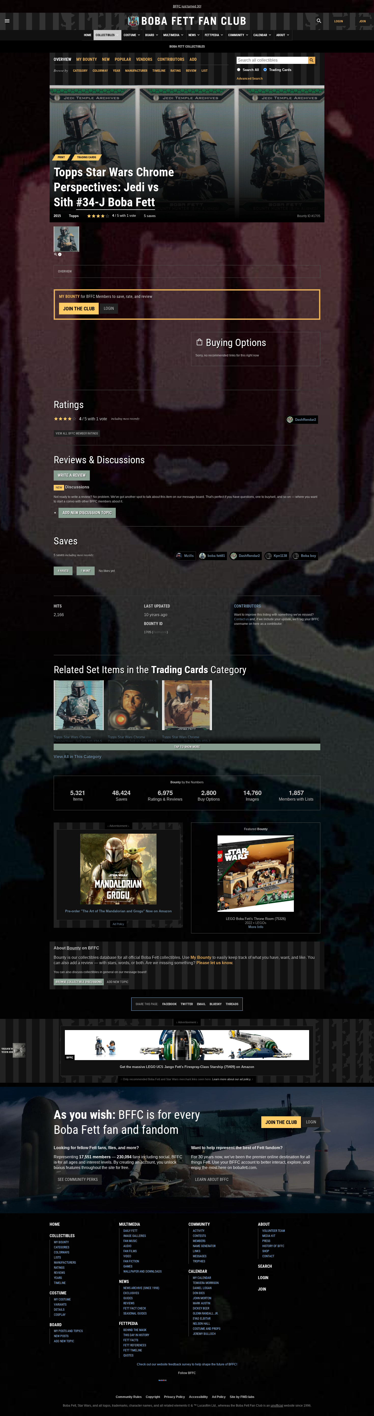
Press (266, 1241)
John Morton (202, 1298)
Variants (60, 1304)
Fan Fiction (131, 1261)
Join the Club (79, 309)
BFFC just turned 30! (187, 6)
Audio (127, 1246)
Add (193, 59)
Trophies (199, 1261)
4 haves (63, 571)
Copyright (153, 1396)
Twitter (187, 1004)
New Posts (61, 1336)
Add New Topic (117, 982)
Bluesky (216, 1004)
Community (236, 35)
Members (199, 1241)
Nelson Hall (201, 1323)
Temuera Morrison (206, 1283)
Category (80, 71)
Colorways (61, 1252)
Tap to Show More (187, 747)
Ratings (59, 1267)
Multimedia (171, 35)
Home (87, 35)
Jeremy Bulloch (204, 1334)
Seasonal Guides (135, 1313)
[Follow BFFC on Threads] (203, 1383)
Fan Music (130, 1241)
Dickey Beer (201, 1308)
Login (338, 21)
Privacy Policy (174, 1396)
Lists (57, 1257)
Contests (199, 1236)
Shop (265, 1251)
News (192, 35)
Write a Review (72, 475)
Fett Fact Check (134, 1308)
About (281, 35)
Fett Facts (130, 1340)
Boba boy (308, 556)
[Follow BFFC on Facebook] (163, 1383)
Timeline (158, 71)
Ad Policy (118, 924)
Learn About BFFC (211, 1179)
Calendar (260, 35)
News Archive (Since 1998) (141, 1288)
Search (265, 1266)
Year (116, 71)
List (205, 71)
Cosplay (59, 1315)
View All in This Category (78, 757)
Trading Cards (280, 70)
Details (59, 1309)
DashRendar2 (305, 420)
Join (362, 21)
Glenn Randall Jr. (205, 1313)
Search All (251, 70)
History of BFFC (273, 1246)
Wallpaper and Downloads (142, 1271)
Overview (62, 59)
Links (196, 1251)
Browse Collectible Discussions (79, 982)
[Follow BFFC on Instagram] (171, 1383)
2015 (57, 216)
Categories (61, 1247)
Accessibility (198, 1396)
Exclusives (131, 1293)
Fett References (134, 1345)
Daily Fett (130, 1231)
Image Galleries (134, 1236)
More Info (255, 927)
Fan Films (130, 1251)
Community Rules (129, 1396)
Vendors (144, 59)
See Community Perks (78, 1179)
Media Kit (268, 1236)
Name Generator (204, 1246)
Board (150, 35)
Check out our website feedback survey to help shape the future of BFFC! (187, 1364)
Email (201, 1004)
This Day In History (136, 1335)
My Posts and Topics (68, 1331)
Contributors (170, 59)
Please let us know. (214, 963)
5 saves (150, 216)
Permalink (160, 632)
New (106, 59)
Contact (268, 1256)
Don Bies (199, 1293)
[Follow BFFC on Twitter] (179, 1383)
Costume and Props (206, 1329)
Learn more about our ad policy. (231, 1079)
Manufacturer (136, 71)
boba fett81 (216, 556)
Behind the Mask (135, 1330)
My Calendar (202, 1278)
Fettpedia (212, 35)
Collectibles (105, 35)
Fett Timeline (132, 1350)
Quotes (128, 1355)
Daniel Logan (202, 1288)
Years (58, 1278)
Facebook (169, 1004)
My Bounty (86, 59)
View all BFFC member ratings (77, 433)
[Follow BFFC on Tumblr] (187, 1383)
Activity (198, 1231)
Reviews (59, 1273)
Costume (130, 35)
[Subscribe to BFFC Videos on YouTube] (195, 1383)
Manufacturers (65, 1262)
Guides (128, 1298)
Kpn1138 (280, 556)
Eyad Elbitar (201, 1318)
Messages (199, 1256)
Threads (232, 1004)
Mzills (189, 556)
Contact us (241, 619)
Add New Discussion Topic (87, 512)
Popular (123, 59)
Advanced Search (250, 78)
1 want (86, 571)
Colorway (100, 71)
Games (127, 1266)
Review (191, 71)
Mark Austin (201, 1303)
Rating (175, 71)
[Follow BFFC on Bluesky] (211, 1383)
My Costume (62, 1299)
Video (127, 1256)
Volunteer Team (273, 1231)
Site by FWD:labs (242, 1396)
